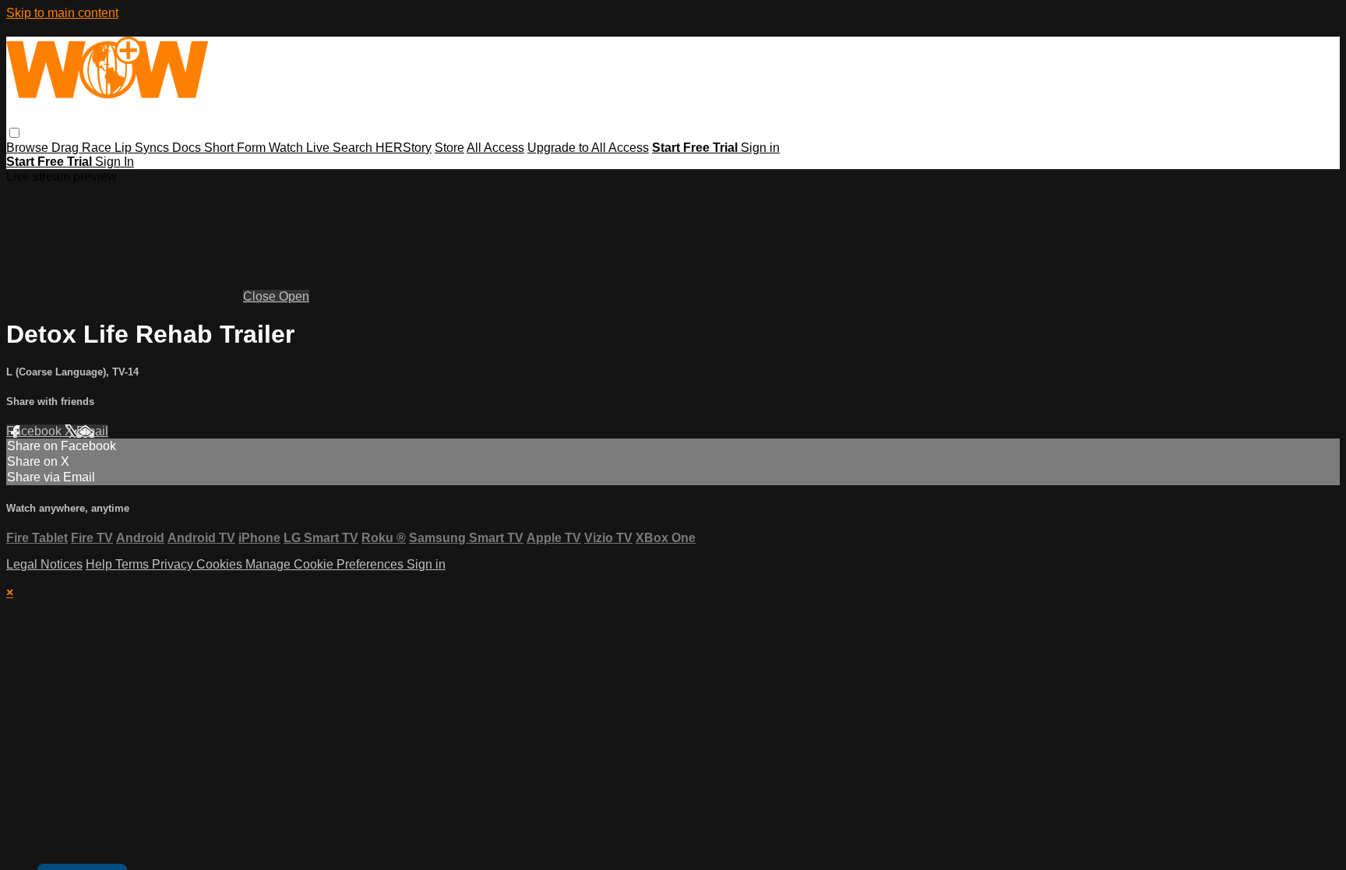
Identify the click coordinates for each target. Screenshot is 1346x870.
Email (92, 431)
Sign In (114, 161)
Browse (28, 147)
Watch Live (301, 147)
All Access (495, 147)
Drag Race (83, 147)
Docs (188, 147)
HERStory (403, 147)
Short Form (236, 147)
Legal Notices (44, 564)
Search (354, 147)
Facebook (35, 431)
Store (449, 147)
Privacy (174, 564)
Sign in (760, 147)
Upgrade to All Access (588, 147)
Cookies (220, 564)
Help (100, 564)
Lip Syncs (143, 147)
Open (294, 296)
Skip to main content (62, 12)
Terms (133, 564)
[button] (14, 133)
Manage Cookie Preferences (326, 564)
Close (261, 296)
